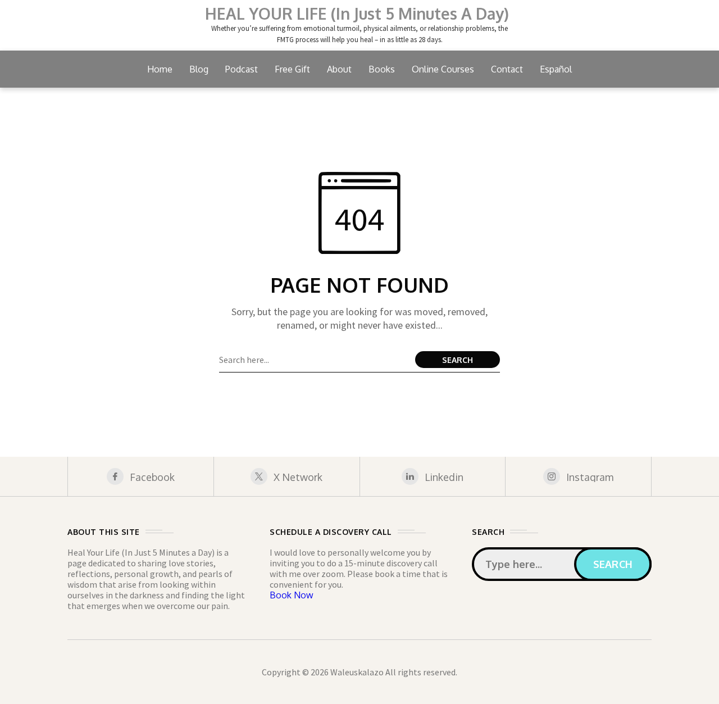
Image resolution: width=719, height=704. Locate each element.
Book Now (291, 595)
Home (159, 69)
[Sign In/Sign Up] (685, 129)
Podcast (241, 69)
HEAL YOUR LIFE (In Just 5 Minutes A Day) (357, 13)
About (339, 69)
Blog (198, 69)
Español (556, 69)
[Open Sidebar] (685, 168)
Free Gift (292, 69)
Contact (507, 69)
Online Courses (443, 69)
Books (381, 69)
